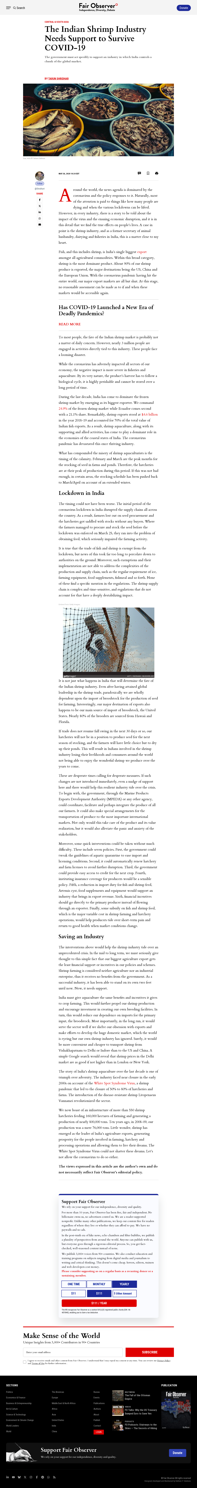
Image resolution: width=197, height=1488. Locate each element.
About (96, 1414)
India (54, 1425)
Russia (97, 1392)
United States (58, 1420)
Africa (54, 1408)
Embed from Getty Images (69, 605)
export (142, 252)
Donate (177, 1453)
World (8, 1431)
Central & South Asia (57, 22)
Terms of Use (38, 1363)
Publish (97, 1420)
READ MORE (70, 324)
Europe (55, 1397)
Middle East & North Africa (63, 1403)
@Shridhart (40, 188)
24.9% (63, 408)
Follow (39, 184)
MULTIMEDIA (130, 1392)
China (54, 1431)
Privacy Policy (163, 1360)
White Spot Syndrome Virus (114, 1083)
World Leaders (12, 1425)
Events (97, 1397)
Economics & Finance (15, 1397)
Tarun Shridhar (58, 78)
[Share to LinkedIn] (39, 212)
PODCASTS (129, 1421)
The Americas (58, 1392)
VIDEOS (128, 1407)
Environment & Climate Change (20, 1420)
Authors (97, 1408)
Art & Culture (12, 1408)
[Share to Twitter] (39, 206)
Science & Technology (16, 1414)
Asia (54, 1414)
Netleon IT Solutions (183, 1481)
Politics (9, 1392)
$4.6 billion (150, 414)
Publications (99, 1403)
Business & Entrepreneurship (19, 1403)
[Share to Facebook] (39, 199)
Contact (97, 1425)
